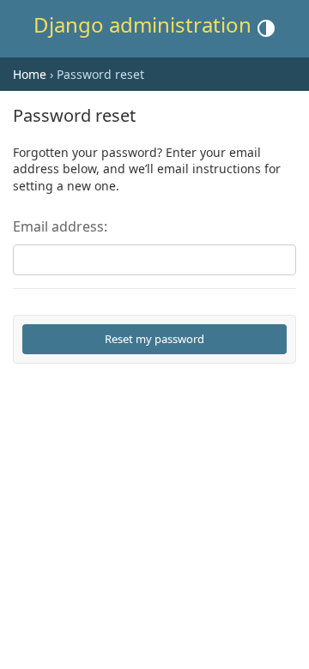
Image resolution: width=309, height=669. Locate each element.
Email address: (60, 226)
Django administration (142, 24)
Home (29, 74)
